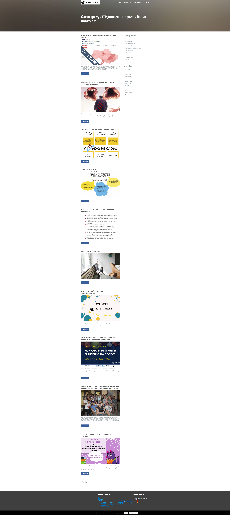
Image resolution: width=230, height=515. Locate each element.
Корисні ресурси (128, 41)
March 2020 (127, 69)
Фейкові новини (128, 55)
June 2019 (127, 88)
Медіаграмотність (88, 169)
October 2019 (128, 78)
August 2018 (128, 94)
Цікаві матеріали (127, 2)
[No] (228, 513)
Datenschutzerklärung (133, 513)
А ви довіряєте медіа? (90, 251)
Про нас (147, 2)
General (127, 59)
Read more (85, 73)
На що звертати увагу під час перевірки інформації (98, 210)
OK (124, 513)
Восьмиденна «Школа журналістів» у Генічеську (97, 435)
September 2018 (128, 92)
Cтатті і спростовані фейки (131, 39)
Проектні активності (138, 2)
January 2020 (128, 72)
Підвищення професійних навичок (133, 48)
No (127, 513)
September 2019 (128, 81)
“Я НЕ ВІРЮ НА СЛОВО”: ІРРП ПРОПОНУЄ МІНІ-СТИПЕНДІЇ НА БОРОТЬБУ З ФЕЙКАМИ (98, 339)
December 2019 (128, 74)
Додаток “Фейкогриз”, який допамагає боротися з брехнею (97, 83)
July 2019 (127, 85)
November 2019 (128, 76)
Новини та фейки (129, 45)
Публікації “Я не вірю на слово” (132, 52)
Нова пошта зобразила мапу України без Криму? (98, 36)
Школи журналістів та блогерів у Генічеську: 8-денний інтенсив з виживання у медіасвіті (100, 387)
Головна (119, 2)
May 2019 (127, 90)
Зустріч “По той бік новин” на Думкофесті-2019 (93, 292)
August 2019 (128, 83)
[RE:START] (90, 2)
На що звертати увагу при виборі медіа (98, 130)
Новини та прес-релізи (130, 43)
